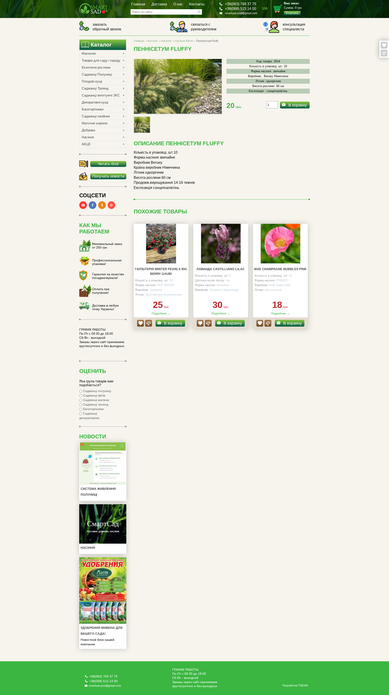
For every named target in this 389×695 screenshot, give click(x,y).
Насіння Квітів (184, 41)
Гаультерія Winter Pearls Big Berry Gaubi (161, 271)
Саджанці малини (95, 400)
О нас (178, 4)
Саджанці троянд (95, 404)
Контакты (197, 4)
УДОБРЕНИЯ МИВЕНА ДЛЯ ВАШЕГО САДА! (101, 630)
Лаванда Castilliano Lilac (221, 269)
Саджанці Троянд (95, 88)
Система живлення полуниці (98, 491)
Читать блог (108, 164)
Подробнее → (161, 313)
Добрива (88, 130)
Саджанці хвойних (96, 116)
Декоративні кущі (95, 102)
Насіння (88, 137)
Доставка (159, 4)
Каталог (153, 41)
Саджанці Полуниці (97, 74)
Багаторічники (92, 109)
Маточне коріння (94, 123)
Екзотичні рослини (96, 67)
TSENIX (303, 685)
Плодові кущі (92, 81)
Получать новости (108, 176)
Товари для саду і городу (101, 60)
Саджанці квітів (93, 395)
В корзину (297, 105)
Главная (138, 4)
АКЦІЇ (86, 144)
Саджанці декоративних (89, 416)
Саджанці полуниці (96, 391)
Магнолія (89, 53)
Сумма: (293, 8)
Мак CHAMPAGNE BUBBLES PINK (280, 269)
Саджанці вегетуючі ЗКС (101, 95)
